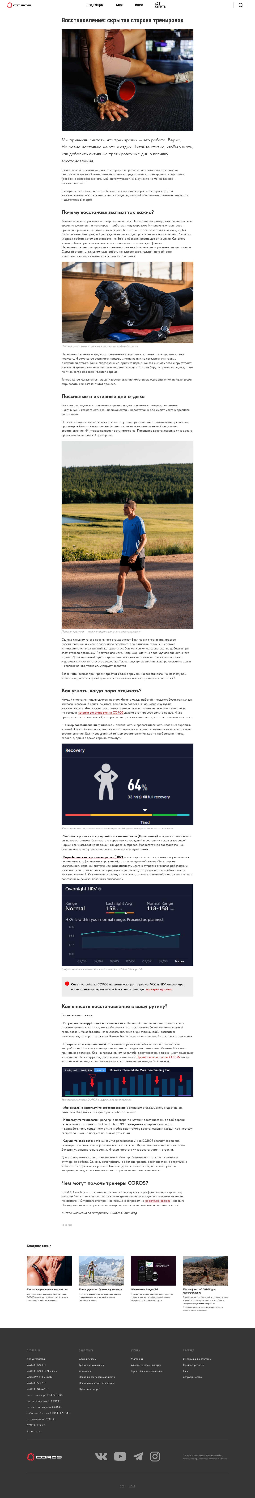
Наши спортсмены (193, 1364)
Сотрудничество (192, 1376)
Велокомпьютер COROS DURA (45, 1395)
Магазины (137, 1358)
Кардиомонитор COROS (41, 1419)
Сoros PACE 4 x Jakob (39, 1376)
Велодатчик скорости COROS (44, 1407)
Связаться (85, 1371)
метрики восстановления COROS (101, 712)
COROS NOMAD (37, 1389)
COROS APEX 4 (36, 1383)
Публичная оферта (89, 1389)
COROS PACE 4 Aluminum (42, 1371)
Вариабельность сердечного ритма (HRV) (93, 857)
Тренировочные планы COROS (159, 1057)
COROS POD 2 (36, 1425)
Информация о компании (197, 1358)
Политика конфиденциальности (97, 1376)
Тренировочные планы (91, 1364)
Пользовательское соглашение (96, 1383)
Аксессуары (34, 1431)
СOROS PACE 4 (36, 1364)
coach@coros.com (157, 1200)
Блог (185, 1371)
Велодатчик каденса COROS (43, 1401)
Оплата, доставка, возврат (146, 1364)
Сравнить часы (87, 1358)
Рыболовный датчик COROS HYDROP (49, 1413)
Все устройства (36, 1358)
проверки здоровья (159, 989)
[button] (96, 5)
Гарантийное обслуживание (147, 1371)
